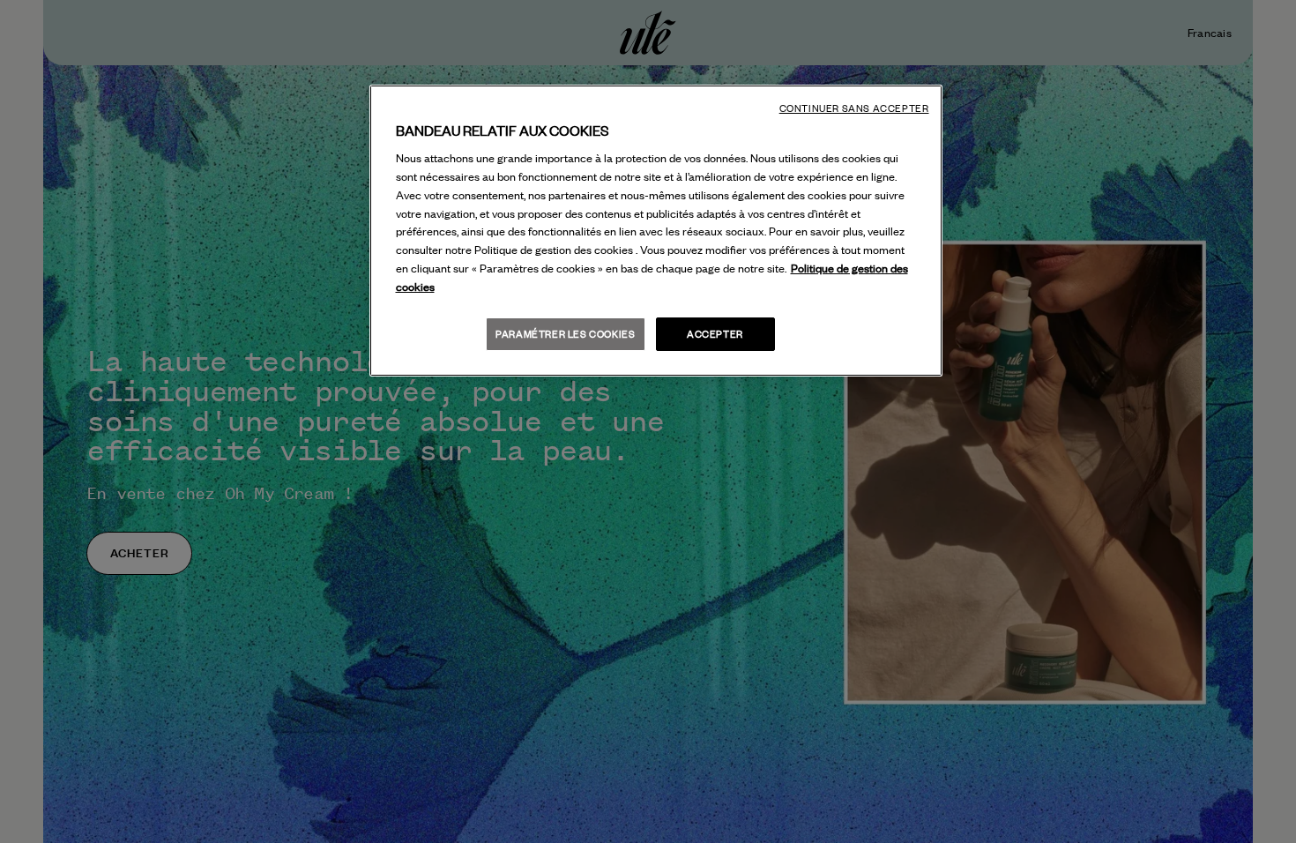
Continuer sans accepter (854, 108)
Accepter (715, 333)
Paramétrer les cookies (565, 333)
